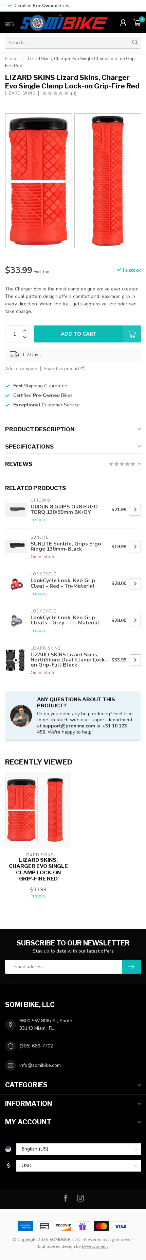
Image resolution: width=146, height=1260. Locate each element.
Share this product (62, 368)
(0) (73, 93)
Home (11, 59)
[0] (137, 22)
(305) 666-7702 (36, 1046)
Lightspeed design (56, 1246)
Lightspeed (119, 1239)
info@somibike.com (40, 1065)
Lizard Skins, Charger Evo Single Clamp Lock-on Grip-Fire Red (38, 869)
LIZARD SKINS (20, 93)
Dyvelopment (95, 1246)
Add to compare (21, 368)
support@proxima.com (69, 726)
